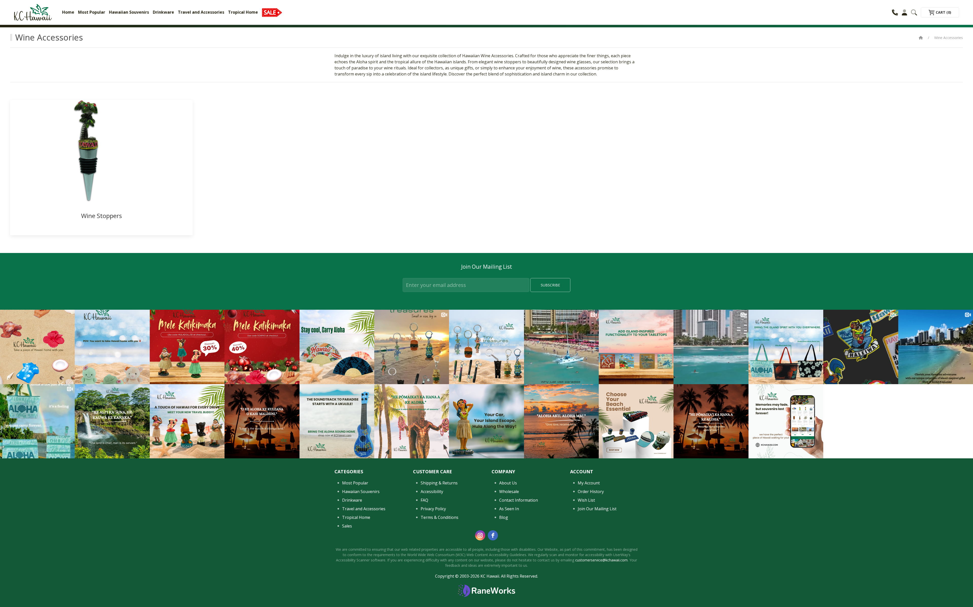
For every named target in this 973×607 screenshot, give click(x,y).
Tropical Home (243, 12)
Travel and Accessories (201, 12)
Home (68, 12)
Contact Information (518, 500)
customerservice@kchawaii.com (601, 560)
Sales (347, 526)
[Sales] (272, 12)
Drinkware (163, 12)
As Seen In (509, 509)
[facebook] (493, 535)
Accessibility (432, 491)
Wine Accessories (948, 37)
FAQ (424, 500)
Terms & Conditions (439, 517)
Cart (943, 12)
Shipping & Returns (439, 483)
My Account (589, 483)
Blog (503, 517)
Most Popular (91, 12)
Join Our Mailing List (597, 509)
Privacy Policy (433, 509)
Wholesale (509, 491)
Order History (591, 491)
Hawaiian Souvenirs (129, 12)
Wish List (586, 500)
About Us (508, 483)
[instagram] (480, 535)
